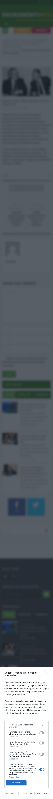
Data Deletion (10, 793)
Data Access (26, 793)
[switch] (41, 732)
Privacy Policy (43, 793)
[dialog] (26, 733)
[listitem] (26, 726)
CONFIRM (16, 783)
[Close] (47, 673)
